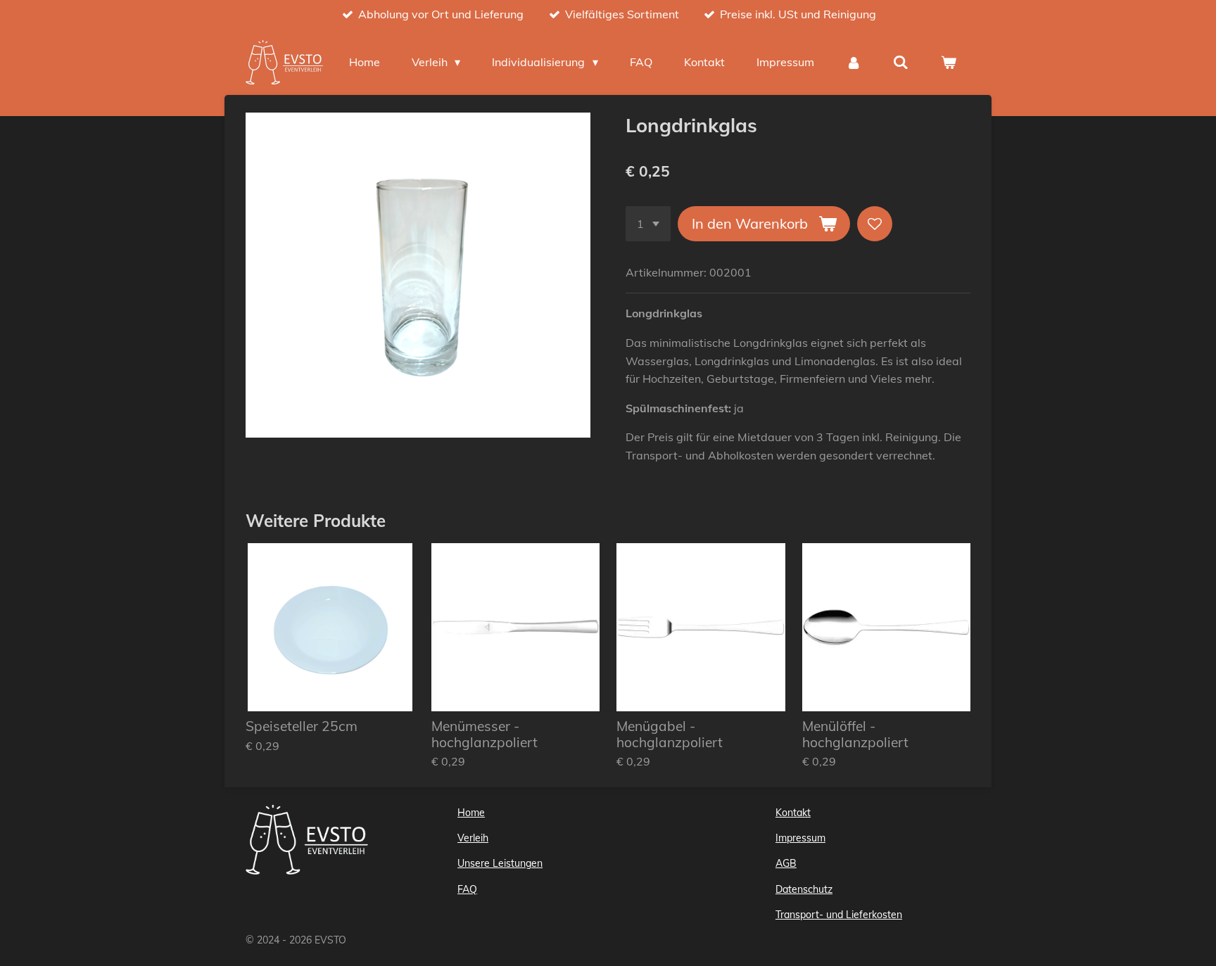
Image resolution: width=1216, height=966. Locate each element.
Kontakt (793, 812)
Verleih (472, 838)
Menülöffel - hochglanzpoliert (855, 734)
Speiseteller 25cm (301, 726)
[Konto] (853, 62)
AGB (786, 863)
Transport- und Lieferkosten (838, 914)
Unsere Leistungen (500, 863)
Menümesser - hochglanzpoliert (484, 734)
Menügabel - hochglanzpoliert (669, 734)
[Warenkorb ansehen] (948, 62)
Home (471, 812)
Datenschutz (803, 889)
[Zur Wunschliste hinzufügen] (874, 223)
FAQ (467, 889)
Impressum (800, 838)
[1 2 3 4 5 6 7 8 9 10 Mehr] (648, 223)
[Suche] (901, 62)
